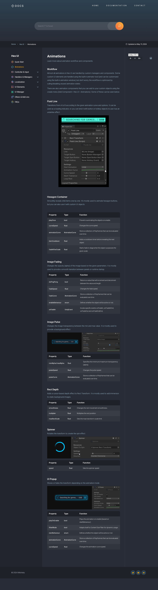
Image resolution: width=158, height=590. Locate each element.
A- (131, 58)
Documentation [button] (117, 5)
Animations (19, 67)
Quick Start (19, 62)
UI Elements (20, 87)
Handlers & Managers (23, 77)
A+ (139, 58)
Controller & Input (22, 72)
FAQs (17, 102)
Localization (20, 82)
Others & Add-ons (22, 97)
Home (96, 5)
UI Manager (19, 92)
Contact (140, 5)
